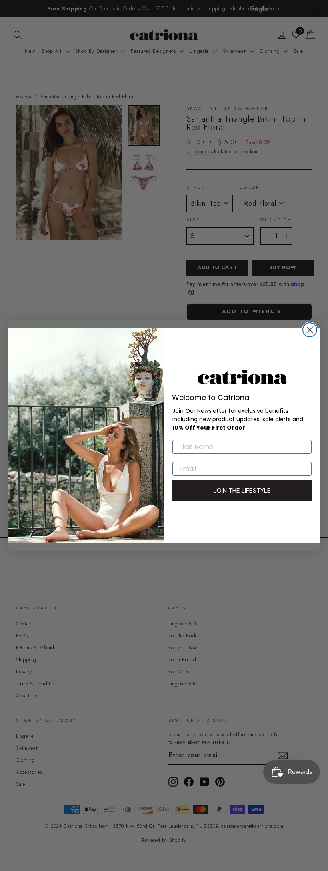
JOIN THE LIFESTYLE (242, 490)
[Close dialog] (310, 330)
